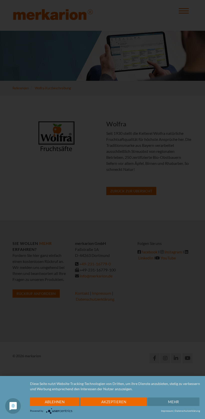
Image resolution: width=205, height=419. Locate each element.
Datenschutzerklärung (187, 410)
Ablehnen (54, 401)
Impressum (167, 410)
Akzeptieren (113, 401)
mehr (173, 401)
